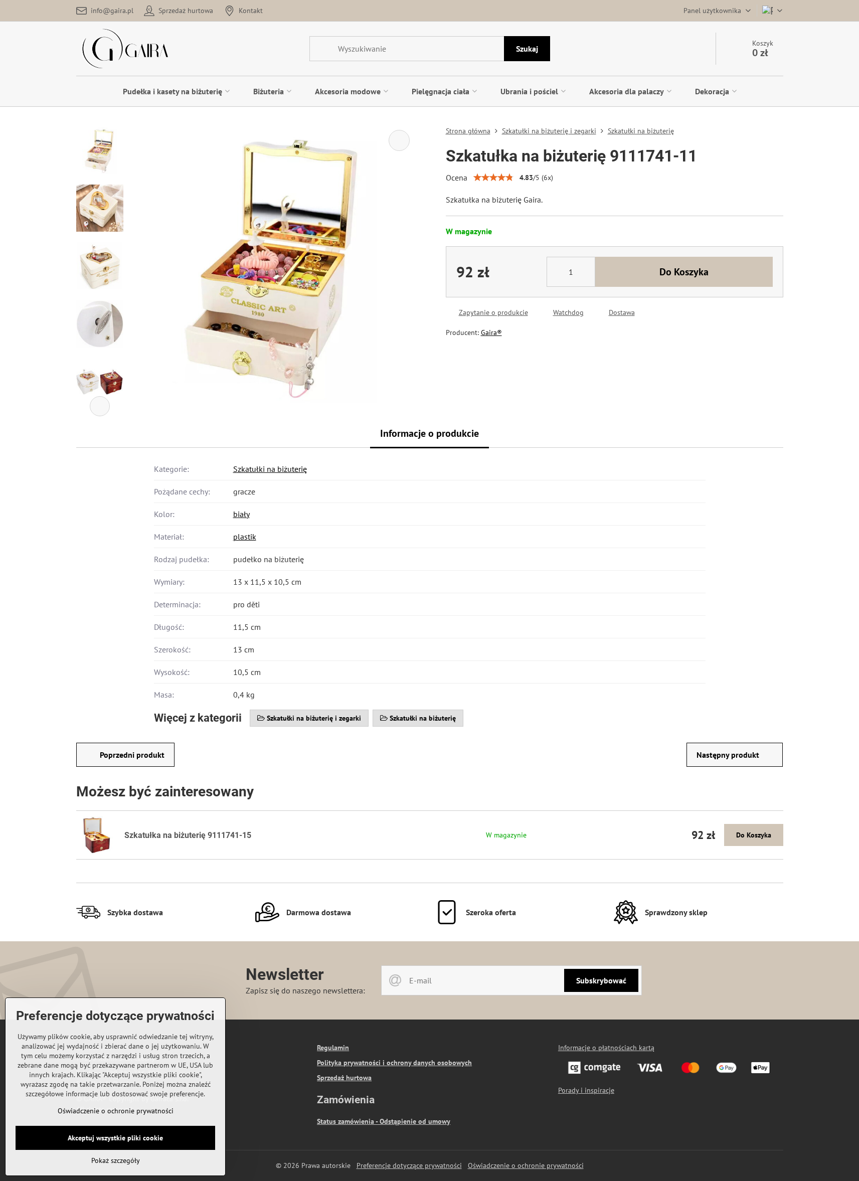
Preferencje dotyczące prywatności (409, 1165)
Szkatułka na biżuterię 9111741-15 (187, 835)
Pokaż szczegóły (115, 1160)
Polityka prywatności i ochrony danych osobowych (394, 1062)
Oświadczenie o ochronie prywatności (526, 1165)
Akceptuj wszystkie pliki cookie (115, 1137)
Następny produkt (728, 755)
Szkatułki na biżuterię (270, 469)
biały (241, 514)
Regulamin (333, 1047)
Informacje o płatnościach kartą (606, 1047)
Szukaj (527, 49)
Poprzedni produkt (132, 755)
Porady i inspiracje (586, 1090)
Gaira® (491, 332)
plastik (244, 537)
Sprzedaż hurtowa (344, 1077)
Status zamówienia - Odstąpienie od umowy (383, 1121)
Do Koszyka (684, 271)
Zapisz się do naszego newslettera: (305, 990)
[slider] (493, 178)
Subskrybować (601, 980)
